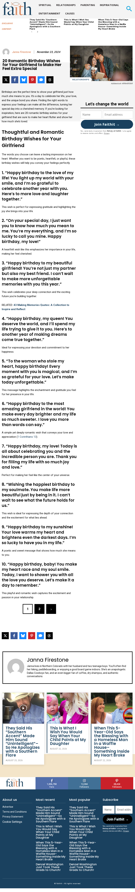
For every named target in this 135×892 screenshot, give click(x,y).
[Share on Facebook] (14, 79)
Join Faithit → (107, 124)
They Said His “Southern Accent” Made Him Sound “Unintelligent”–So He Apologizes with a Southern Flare (45, 24)
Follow (84, 778)
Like (52, 778)
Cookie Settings (12, 821)
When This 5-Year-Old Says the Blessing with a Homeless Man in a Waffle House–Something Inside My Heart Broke (113, 24)
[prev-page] (32, 32)
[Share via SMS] (41, 79)
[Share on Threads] (49, 79)
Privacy (107, 133)
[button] (129, 9)
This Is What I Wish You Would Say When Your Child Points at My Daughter (79, 22)
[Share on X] (5, 79)
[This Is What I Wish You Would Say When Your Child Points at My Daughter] (67, 708)
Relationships (80, 80)
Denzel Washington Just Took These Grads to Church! (49, 867)
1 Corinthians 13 (27, 436)
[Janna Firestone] (6, 52)
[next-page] (37, 32)
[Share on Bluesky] (23, 79)
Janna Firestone (21, 52)
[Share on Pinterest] (32, 79)
